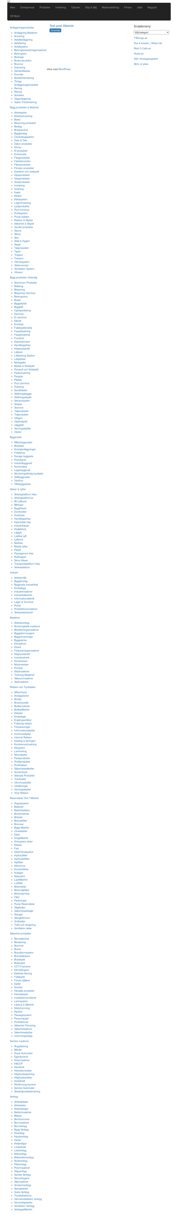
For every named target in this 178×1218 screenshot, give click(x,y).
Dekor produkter (23, 143)
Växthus (18, 480)
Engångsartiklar (22, 720)
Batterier (19, 806)
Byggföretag (21, 581)
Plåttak (18, 379)
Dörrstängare (21, 970)
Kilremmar (20, 865)
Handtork (19, 1067)
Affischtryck (20, 692)
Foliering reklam (23, 723)
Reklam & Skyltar (23, 220)
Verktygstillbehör (23, 1209)
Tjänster (75, 7)
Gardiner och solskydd (26, 171)
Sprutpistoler (21, 1188)
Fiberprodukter (22, 164)
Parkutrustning (22, 373)
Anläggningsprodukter (22, 27)
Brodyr (18, 699)
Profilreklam (20, 765)
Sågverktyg (20, 1171)
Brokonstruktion (22, 60)
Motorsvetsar (21, 664)
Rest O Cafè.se (142, 48)
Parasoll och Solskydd (26, 369)
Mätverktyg (20, 1154)
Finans (128, 7)
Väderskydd (20, 421)
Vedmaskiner (21, 681)
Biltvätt (18, 1049)
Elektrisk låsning (23, 973)
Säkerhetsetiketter (24, 768)
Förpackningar (22, 727)
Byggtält (18, 307)
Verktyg (14, 1096)
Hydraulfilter (20, 855)
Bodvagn (19, 57)
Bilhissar (18, 504)
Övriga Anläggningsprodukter (26, 82)
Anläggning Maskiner (25, 32)
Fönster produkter (24, 168)
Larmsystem (21, 1001)
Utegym (18, 418)
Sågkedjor (19, 907)
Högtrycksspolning (24, 1074)
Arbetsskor (20, 1105)
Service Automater (24, 1088)
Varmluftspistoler (23, 1202)
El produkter (21, 150)
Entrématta (20, 154)
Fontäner (19, 338)
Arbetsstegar (21, 1108)
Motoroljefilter (21, 890)
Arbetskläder (21, 1101)
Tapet (17, 251)
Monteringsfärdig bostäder (28, 473)
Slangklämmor (22, 917)
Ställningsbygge (23, 393)
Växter (17, 432)
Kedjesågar (20, 1143)
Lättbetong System (24, 355)
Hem (12, 7)
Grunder (18, 74)
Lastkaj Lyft (20, 536)
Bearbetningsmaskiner (26, 629)
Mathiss (18, 543)
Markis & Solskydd (24, 366)
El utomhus (20, 317)
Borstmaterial (21, 813)
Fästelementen (22, 161)
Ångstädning (21, 1046)
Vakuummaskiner (23, 678)
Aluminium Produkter (25, 282)
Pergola (18, 376)
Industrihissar (21, 525)
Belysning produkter (25, 123)
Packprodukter (22, 758)
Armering (19, 36)
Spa (16, 237)
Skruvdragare (21, 1178)
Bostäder (19, 445)
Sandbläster (20, 390)
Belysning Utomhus (24, 293)
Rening (18, 88)
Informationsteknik (24, 598)
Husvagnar (20, 459)
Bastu (17, 119)
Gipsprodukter (22, 175)
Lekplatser (20, 359)
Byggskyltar (20, 303)
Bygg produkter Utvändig (23, 277)
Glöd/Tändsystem (24, 852)
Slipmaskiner (21, 1181)
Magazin (152, 7)
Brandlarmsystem (24, 952)
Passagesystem (23, 1015)
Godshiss (19, 515)
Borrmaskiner (21, 1122)
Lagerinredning (22, 202)
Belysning (19, 289)
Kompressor (21, 661)
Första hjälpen (22, 980)
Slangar (18, 914)
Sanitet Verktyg (22, 1174)
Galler (17, 983)
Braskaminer (21, 130)
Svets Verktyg (21, 1192)
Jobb (139, 7)
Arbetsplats (20, 112)
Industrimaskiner (23, 591)
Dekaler (18, 713)
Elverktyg (19, 1133)
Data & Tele (20, 140)
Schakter (19, 95)
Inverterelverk (21, 657)
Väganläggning (22, 98)
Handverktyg (21, 1136)
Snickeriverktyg (22, 1185)
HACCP (18, 1063)
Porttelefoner (21, 1022)
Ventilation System (24, 268)
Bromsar (19, 824)
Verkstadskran (22, 567)
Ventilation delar (23, 928)
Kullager (18, 872)
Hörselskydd (21, 994)
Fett (16, 848)
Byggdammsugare (24, 633)
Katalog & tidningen (25, 740)
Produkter (44, 7)
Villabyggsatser (22, 484)
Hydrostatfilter (22, 858)
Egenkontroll (21, 1056)
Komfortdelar (21, 869)
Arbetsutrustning (23, 116)
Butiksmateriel (22, 706)
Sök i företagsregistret (146, 58)
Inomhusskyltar (22, 734)
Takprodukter (21, 248)
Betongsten (20, 53)
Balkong (18, 286)
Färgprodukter (22, 157)
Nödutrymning (22, 1008)
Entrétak (18, 324)
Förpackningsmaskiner (26, 650)
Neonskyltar (20, 754)
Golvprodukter (22, 182)
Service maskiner (19, 1041)
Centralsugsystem (24, 136)
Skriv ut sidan (141, 64)
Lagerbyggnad (22, 470)
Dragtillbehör (21, 838)
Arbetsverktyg (21, 622)
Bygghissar (20, 508)
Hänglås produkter (24, 990)
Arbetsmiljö (20, 577)
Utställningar (21, 786)
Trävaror (19, 258)
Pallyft (17, 550)
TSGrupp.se (140, 38)
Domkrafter (20, 511)
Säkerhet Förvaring (24, 1025)
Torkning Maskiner (24, 675)
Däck (17, 834)
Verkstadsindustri (23, 612)
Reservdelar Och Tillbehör (24, 798)
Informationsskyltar (24, 730)
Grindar (18, 987)
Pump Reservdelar (24, 904)
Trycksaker (20, 779)
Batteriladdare (22, 810)
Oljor (16, 897)
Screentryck (20, 772)
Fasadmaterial (22, 334)
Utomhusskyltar (22, 782)
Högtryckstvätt (22, 348)
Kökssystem (20, 199)
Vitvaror (18, 272)
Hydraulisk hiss (22, 522)
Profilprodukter (22, 761)
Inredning (60, 7)
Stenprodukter (22, 400)
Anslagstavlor (21, 695)
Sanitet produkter (23, 227)
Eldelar (18, 845)
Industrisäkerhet (23, 595)
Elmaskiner (20, 643)
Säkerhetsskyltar (23, 1032)
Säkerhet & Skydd (24, 223)
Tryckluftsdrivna (22, 1195)
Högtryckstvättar (23, 1077)
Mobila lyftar (21, 546)
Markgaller (20, 362)
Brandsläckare (22, 956)
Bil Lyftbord (20, 501)
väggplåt (19, 425)
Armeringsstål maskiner (27, 626)
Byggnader (16, 437)
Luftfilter (18, 883)
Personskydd (21, 1018)
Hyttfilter (18, 862)
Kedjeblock (20, 529)
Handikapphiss (22, 345)
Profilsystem (21, 213)
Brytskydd (19, 959)
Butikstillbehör (22, 709)
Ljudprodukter (22, 206)
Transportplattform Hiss (27, 563)
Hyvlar (17, 1140)
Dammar (19, 314)
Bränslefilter (20, 820)
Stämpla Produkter (24, 775)
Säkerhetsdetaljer (24, 911)
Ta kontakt (55, 30)
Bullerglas (19, 963)
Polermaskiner (22, 1167)
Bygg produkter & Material (24, 107)
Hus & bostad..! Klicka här (148, 43)
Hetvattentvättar (23, 1070)
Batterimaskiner (22, 1112)
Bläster (18, 1115)
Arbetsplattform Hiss (25, 494)
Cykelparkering (22, 310)
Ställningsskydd (22, 397)
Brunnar (18, 64)
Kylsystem (19, 876)
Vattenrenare (21, 265)
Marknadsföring (110, 7)
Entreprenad (27, 7)
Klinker (18, 196)
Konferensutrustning (25, 744)
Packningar (20, 900)
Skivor (17, 234)
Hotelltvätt (19, 1081)
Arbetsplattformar (23, 497)
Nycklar (18, 1011)
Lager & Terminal (23, 602)
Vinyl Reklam (21, 793)
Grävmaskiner (22, 1060)
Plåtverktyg (20, 1164)
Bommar (19, 945)
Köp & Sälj (91, 7)
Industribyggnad (23, 463)
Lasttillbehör (21, 879)
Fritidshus (19, 452)
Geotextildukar (22, 71)
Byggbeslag (20, 133)
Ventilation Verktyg (24, 1206)
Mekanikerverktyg (24, 1157)
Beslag (18, 126)
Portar (17, 605)
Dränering (19, 67)
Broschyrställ (21, 702)
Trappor (18, 255)
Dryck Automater (23, 1053)
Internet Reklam (23, 737)
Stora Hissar (21, 560)
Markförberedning (24, 77)
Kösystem (19, 747)
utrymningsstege (23, 1036)
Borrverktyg (20, 1126)
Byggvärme (20, 640)
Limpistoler (20, 1147)
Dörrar (17, 147)
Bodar (17, 300)
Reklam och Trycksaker (23, 687)
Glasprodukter (22, 178)
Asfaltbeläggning (23, 39)
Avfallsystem (21, 46)
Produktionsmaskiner (25, 609)
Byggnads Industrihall (26, 584)
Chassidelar (20, 831)
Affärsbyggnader (23, 442)
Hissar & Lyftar (18, 489)
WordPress (64, 69)
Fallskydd (19, 976)
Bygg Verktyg (21, 1129)
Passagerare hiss (23, 553)
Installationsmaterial (25, 997)
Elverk (17, 647)
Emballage (20, 588)
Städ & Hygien (22, 241)
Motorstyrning (21, 893)
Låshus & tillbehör (24, 1004)
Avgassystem (21, 803)
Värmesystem (21, 261)
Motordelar (20, 886)
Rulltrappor (20, 556)
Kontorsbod (20, 466)
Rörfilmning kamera (25, 1084)
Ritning (18, 91)
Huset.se (139, 53)
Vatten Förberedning (25, 102)
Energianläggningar (25, 449)
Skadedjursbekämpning (27, 1091)
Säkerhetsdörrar (23, 1029)
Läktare (18, 352)
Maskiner (15, 617)
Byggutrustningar (23, 636)
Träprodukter (21, 414)
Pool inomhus (21, 209)
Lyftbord (18, 539)
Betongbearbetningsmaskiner (30, 50)
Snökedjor (19, 921)
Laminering (20, 751)
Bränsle (18, 817)
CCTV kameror (22, 966)
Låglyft (18, 532)
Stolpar (18, 404)
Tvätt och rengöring (25, 924)
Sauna (17, 230)
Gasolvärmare (22, 341)
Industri (14, 572)
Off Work (15, 16)
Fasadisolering (22, 331)
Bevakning (20, 942)
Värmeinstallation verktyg (28, 1199)
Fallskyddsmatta (23, 327)
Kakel (17, 192)
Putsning (19, 386)
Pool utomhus (21, 383)
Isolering (19, 189)
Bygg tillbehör (21, 827)
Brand (17, 949)
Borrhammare (22, 1119)
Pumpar (18, 668)
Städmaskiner (21, 671)
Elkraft (17, 320)
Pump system (21, 216)
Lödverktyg (20, 1150)
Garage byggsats (23, 456)
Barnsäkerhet (21, 938)
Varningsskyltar (22, 428)
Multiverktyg (20, 1160)
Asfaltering (20, 43)
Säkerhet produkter (20, 933)
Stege (17, 244)
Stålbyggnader (22, 477)
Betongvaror (21, 296)
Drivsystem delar (23, 841)
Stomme (18, 407)
